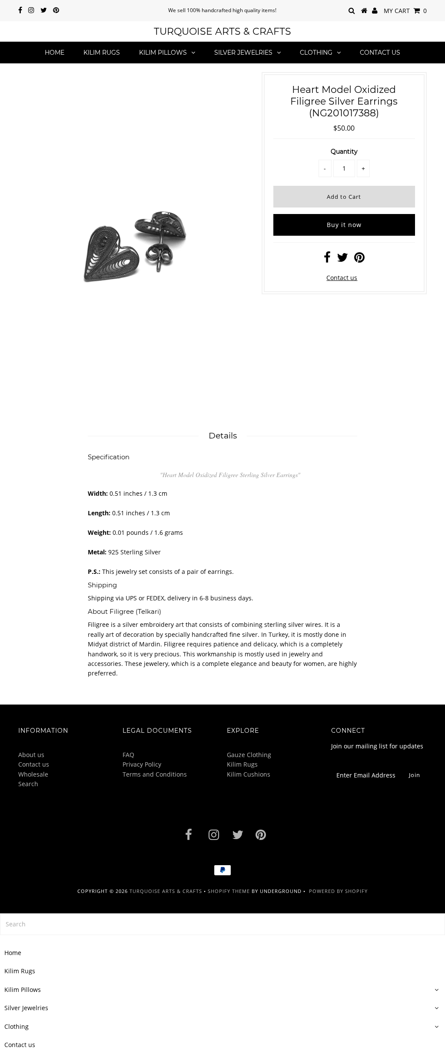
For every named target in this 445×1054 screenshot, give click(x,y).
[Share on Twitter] (342, 259)
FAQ (128, 755)
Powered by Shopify (338, 891)
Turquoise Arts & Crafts (222, 31)
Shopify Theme (229, 891)
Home (54, 52)
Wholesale (33, 774)
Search (28, 784)
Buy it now (344, 225)
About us (31, 755)
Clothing (316, 52)
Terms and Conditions (155, 774)
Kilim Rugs (101, 52)
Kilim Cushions (248, 774)
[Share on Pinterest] (359, 259)
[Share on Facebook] (327, 259)
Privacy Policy (142, 764)
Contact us (380, 52)
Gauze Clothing (249, 755)
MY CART (405, 11)
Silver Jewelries (243, 52)
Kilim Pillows (163, 52)
